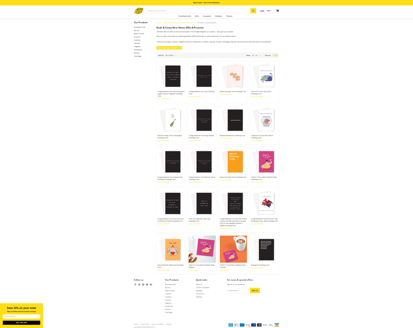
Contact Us (200, 294)
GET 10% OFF (21, 323)
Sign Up (255, 290)
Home (158, 23)
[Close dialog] (41, 305)
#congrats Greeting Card (260, 265)
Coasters (137, 37)
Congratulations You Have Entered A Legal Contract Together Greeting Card (170, 93)
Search (136, 324)
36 (256, 55)
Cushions (137, 40)
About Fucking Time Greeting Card (233, 91)
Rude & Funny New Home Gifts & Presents (179, 23)
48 (260, 55)
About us (199, 284)
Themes (229, 16)
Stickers (137, 53)
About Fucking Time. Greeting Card (233, 177)
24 (253, 55)
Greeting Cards (185, 16)
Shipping (199, 291)
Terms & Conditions (158, 324)
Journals (137, 43)
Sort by (161, 55)
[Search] (253, 10)
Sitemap (199, 297)
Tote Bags (137, 56)
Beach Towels (139, 33)
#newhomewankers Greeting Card (232, 135)
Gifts (197, 16)
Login (262, 11)
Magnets (137, 46)
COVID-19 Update (202, 287)
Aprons (136, 30)
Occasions (207, 16)
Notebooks (138, 50)
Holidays (218, 16)
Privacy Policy (144, 324)
